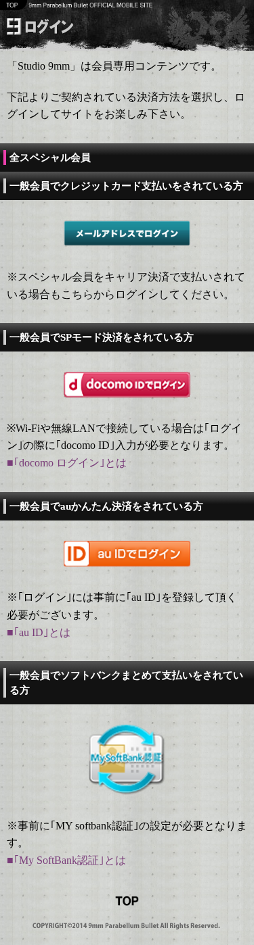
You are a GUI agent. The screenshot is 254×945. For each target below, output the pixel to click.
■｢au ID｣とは (38, 632)
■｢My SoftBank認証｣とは (66, 860)
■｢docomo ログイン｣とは (67, 462)
